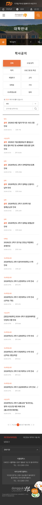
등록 (30, 92)
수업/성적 (30, 63)
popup (9, 9)
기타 (30, 85)
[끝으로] (33, 425)
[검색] (35, 108)
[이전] (11, 425)
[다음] (31, 425)
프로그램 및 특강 (30, 70)
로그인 (36, 9)
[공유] (39, 42)
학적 (11, 70)
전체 (11, 63)
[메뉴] (4, 15)
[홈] (3, 42)
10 (29, 425)
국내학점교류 (11, 92)
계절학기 (12, 78)
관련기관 (7, 450)
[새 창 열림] (35, 495)
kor (22, 9)
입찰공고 (7, 442)
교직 (30, 78)
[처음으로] (8, 425)
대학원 (12, 85)
